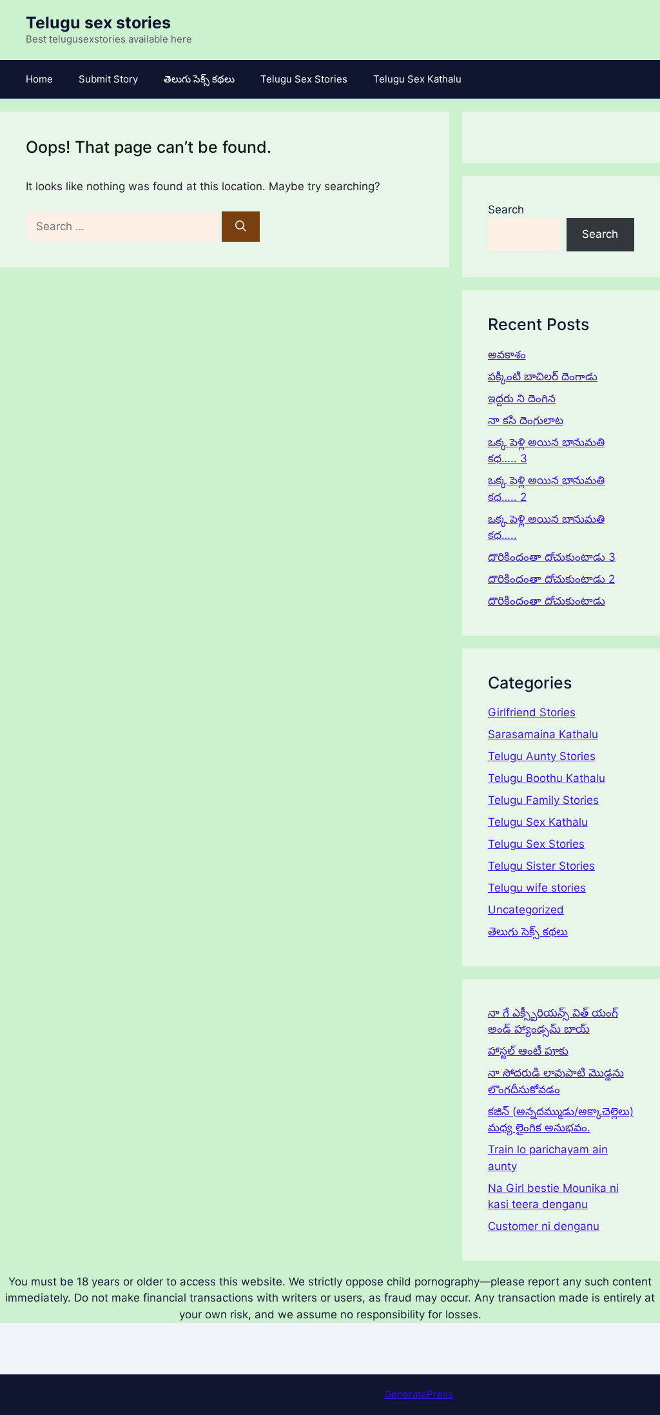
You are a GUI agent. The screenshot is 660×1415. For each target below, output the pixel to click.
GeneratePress (418, 1394)
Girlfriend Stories (532, 712)
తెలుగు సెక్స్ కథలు (199, 79)
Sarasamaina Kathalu (543, 734)
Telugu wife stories (537, 887)
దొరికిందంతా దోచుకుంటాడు (546, 600)
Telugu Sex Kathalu (417, 79)
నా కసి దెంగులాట (525, 420)
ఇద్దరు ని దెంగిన (522, 398)
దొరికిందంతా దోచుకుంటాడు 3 (552, 557)
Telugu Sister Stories (541, 865)
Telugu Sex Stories (303, 79)
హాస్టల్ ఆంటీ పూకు (528, 1050)
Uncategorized (526, 909)
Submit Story (108, 79)
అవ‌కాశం (507, 354)
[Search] (241, 226)
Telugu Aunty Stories (542, 756)
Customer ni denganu (543, 1226)
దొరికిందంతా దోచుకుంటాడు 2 (551, 578)
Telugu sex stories (98, 22)
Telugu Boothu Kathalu (546, 778)
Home (39, 79)
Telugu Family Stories (543, 800)
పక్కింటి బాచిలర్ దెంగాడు (542, 376)
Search (506, 209)
